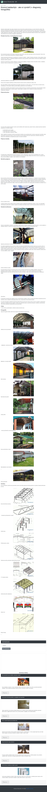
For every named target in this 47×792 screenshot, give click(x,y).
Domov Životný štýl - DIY (10, 1)
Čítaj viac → (5, 692)
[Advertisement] (23, 20)
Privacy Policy (30, 788)
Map (27, 788)
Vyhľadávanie (7, 648)
